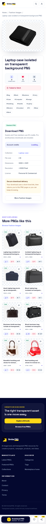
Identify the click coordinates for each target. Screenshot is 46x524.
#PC (28, 108)
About (4, 481)
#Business (25, 95)
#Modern (9, 108)
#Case (8, 99)
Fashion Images (15, 12)
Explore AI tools (23, 421)
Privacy (5, 490)
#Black (16, 95)
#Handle (20, 104)
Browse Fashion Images (11, 225)
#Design (29, 99)
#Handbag (9, 104)
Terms (4, 495)
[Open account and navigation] (41, 3)
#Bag (8, 95)
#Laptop (29, 104)
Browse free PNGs (23, 427)
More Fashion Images (23, 198)
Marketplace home (32, 469)
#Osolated (19, 108)
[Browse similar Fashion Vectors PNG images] (40, 305)
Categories (29, 460)
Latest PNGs (7, 460)
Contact (5, 485)
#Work (8, 112)
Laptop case (23, 153)
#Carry (35, 95)
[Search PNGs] (35, 3)
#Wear (36, 108)
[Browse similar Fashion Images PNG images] (19, 233)
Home (4, 12)
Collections (6, 469)
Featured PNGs (8, 465)
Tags (27, 465)
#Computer (18, 99)
